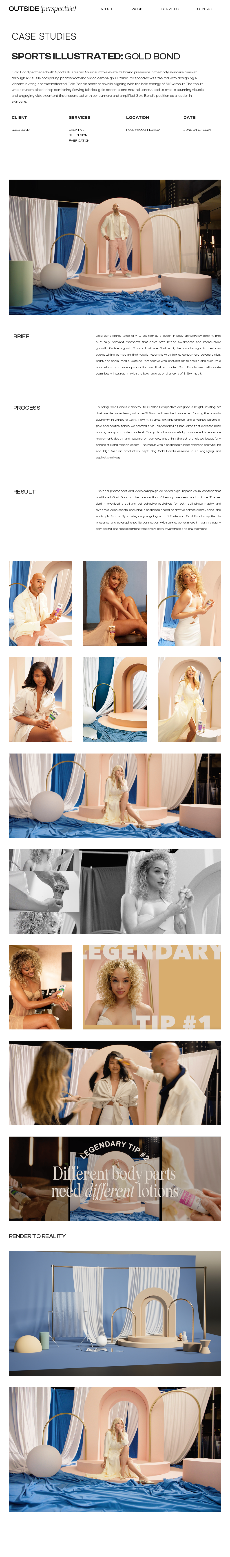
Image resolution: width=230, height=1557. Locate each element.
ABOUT (106, 9)
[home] (42, 9)
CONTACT (205, 9)
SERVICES (170, 9)
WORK (137, 9)
